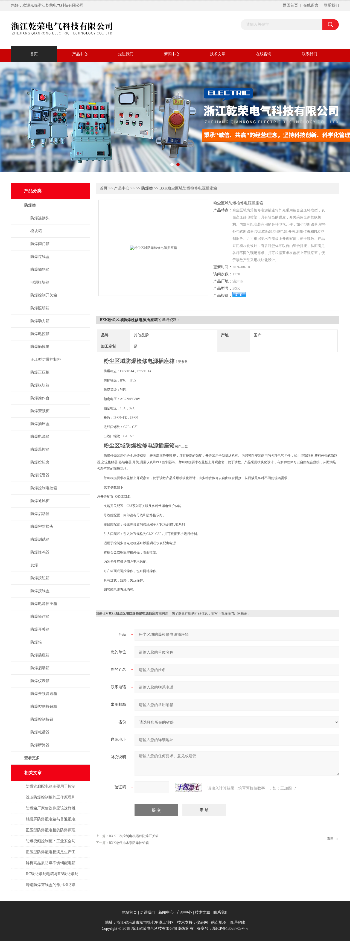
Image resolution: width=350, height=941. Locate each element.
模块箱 (36, 231)
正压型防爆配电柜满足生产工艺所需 (50, 855)
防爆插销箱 (39, 269)
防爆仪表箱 (39, 681)
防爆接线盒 (39, 591)
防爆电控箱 (39, 334)
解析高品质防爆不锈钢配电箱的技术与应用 (50, 865)
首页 (34, 54)
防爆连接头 (39, 218)
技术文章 (217, 54)
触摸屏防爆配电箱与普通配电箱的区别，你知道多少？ (50, 822)
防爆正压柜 (39, 372)
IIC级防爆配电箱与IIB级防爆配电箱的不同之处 (52, 876)
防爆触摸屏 (39, 347)
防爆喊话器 (39, 732)
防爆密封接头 (41, 527)
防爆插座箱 (39, 655)
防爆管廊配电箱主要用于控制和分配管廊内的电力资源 (50, 789)
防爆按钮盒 (39, 462)
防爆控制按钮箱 (43, 706)
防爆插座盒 (39, 424)
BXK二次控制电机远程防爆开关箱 (134, 836)
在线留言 (311, 5)
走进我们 (125, 54)
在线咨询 (263, 54)
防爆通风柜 (39, 501)
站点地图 (218, 922)
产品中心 (80, 54)
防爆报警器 (39, 475)
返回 (330, 839)
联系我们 (331, 5)
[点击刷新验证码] (188, 787)
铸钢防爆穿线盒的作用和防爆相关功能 (50, 887)
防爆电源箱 (39, 437)
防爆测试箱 (39, 539)
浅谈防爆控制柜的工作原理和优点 (50, 800)
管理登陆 (237, 922)
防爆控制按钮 (41, 719)
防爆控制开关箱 (43, 295)
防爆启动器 (39, 514)
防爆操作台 (39, 398)
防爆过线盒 (39, 257)
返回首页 (290, 5)
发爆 (34, 565)
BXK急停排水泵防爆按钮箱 (129, 843)
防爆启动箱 (39, 668)
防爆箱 (36, 642)
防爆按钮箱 (39, 578)
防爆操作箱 (39, 616)
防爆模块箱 (39, 385)
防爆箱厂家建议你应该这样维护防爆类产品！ (50, 811)
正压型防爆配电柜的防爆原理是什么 (50, 833)
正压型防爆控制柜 (45, 359)
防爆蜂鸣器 (39, 552)
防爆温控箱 (39, 449)
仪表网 (202, 922)
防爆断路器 (39, 745)
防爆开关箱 (39, 629)
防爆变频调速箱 (43, 694)
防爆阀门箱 (39, 244)
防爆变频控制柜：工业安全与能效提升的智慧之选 (50, 844)
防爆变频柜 (39, 411)
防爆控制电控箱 (43, 488)
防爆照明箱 (39, 308)
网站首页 (129, 912)
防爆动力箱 (39, 321)
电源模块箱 (39, 282)
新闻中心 (171, 54)
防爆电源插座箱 (43, 604)
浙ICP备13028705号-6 (230, 929)
